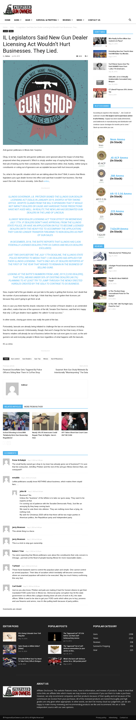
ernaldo (16, 477)
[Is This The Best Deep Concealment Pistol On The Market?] (100, 294)
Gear (27, 20)
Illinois (45, 359)
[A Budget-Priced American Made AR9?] (100, 269)
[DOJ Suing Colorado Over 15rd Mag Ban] (9, 636)
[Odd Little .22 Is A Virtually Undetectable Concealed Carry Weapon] (100, 80)
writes (46, 181)
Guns (16, 20)
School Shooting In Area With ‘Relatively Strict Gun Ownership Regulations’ (15, 435)
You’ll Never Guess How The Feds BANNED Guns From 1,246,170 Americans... (119, 66)
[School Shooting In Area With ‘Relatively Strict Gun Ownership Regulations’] (16, 421)
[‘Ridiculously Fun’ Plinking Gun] (100, 256)
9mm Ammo (117, 139)
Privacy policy (101, 717)
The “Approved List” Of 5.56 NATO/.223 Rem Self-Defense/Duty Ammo (73, 635)
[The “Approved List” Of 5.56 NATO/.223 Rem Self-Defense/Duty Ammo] (54, 636)
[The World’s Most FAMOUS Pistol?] (100, 282)
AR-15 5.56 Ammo (121, 193)
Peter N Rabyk (19, 460)
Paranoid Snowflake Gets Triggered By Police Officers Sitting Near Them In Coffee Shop (22, 371)
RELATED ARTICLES (13, 407)
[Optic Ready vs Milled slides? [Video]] (9, 649)
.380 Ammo (117, 175)
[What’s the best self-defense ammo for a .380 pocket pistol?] (54, 661)
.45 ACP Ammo (119, 157)
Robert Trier (18, 551)
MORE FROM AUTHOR (33, 407)
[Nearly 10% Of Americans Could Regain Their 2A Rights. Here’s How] (45, 421)
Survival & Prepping (46, 20)
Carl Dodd (16, 586)
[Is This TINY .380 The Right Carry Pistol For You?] (100, 307)
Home (7, 20)
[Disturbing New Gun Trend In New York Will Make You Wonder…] (100, 54)
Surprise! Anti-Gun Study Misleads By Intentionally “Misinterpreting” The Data (71, 371)
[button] (130, 20)
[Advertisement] (113, 335)
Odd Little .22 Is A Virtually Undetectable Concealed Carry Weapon (120, 79)
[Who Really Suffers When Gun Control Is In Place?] (100, 42)
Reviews (67, 20)
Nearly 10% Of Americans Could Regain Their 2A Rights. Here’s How (44, 435)
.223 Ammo (117, 211)
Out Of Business (57, 359)
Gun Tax (37, 359)
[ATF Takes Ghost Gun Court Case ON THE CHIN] (74, 421)
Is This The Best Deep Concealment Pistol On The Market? (119, 293)
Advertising (113, 717)
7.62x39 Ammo (119, 228)
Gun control (15, 359)
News (79, 20)
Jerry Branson (18, 527)
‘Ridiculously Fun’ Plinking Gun (120, 253)
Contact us (94, 20)
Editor (7, 56)
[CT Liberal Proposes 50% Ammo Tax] (100, 93)
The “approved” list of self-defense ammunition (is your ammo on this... (74, 648)
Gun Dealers (26, 359)
